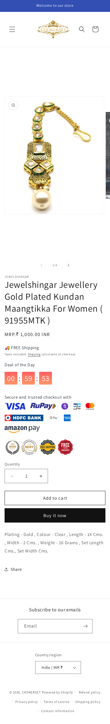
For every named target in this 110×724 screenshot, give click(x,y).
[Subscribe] (85, 626)
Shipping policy (88, 702)
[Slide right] (68, 265)
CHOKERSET (31, 692)
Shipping (34, 354)
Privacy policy (26, 702)
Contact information (57, 711)
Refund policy (90, 692)
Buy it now (55, 515)
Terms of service (56, 702)
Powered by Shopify (57, 692)
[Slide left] (41, 265)
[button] (12, 29)
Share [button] (16, 569)
